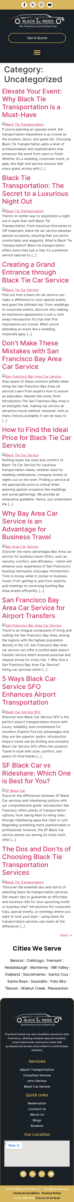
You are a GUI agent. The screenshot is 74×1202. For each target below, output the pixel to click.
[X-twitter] (33, 5)
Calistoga (35, 960)
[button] (37, 52)
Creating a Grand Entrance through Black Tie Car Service (35, 272)
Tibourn (11, 988)
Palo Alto (58, 981)
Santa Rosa (17, 981)
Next (66, 935)
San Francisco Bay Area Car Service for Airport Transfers (33, 608)
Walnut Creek (33, 988)
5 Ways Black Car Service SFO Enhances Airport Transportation (29, 690)
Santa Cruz (58, 974)
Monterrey (39, 967)
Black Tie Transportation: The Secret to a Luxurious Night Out (35, 189)
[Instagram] (41, 5)
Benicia (16, 960)
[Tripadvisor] (32, 1174)
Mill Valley (59, 967)
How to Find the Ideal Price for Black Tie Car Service (36, 437)
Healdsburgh (16, 967)
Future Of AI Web (47, 1198)
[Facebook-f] (24, 5)
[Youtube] (49, 5)
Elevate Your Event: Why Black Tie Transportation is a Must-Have (32, 103)
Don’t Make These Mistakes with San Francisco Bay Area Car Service (32, 355)
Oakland (12, 974)
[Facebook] (23, 1174)
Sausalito (39, 981)
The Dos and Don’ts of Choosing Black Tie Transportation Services (36, 860)
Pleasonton (58, 988)
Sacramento (34, 974)
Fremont (54, 960)
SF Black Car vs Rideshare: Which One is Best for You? (36, 773)
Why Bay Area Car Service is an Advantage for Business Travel (30, 525)
